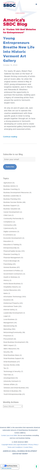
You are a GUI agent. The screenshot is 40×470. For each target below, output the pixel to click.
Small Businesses (9, 362)
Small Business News (11, 355)
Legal (5, 316)
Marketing (7, 329)
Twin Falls (7, 375)
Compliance (7, 222)
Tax (4, 368)
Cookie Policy (28, 447)
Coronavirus (8, 225)
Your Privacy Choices (12, 465)
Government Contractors (12, 274)
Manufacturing (8, 326)
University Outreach (10, 381)
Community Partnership (12, 218)
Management (8, 322)
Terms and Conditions (14, 447)
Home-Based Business (11, 283)
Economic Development (12, 238)
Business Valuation (10, 209)
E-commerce (8, 235)
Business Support (10, 205)
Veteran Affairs (9, 384)
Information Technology (12, 296)
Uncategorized (9, 378)
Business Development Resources (16, 192)
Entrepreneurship (10, 248)
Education (7, 241)
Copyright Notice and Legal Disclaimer (14, 444)
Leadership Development (13, 313)
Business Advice (9, 186)
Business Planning (10, 199)
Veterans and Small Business (14, 388)
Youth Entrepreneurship (12, 394)
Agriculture (7, 183)
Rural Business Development (14, 342)
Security (6, 352)
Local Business (8, 319)
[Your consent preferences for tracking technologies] (36, 466)
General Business (9, 267)
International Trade (10, 306)
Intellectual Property (11, 303)
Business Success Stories (12, 202)
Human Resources (10, 290)
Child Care (7, 215)
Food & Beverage (10, 261)
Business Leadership (11, 196)
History (6, 280)
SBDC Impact (8, 345)
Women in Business (10, 391)
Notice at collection (6, 468)
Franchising (7, 264)
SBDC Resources (9, 349)
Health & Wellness (10, 277)
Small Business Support (12, 358)
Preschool (7, 336)
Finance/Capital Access (12, 251)
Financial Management (11, 257)
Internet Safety (9, 309)
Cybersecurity (8, 228)
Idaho (5, 293)
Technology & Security (11, 371)
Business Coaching (10, 189)
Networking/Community (12, 332)
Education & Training (11, 244)
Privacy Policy (33, 444)
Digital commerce (10, 231)
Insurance (7, 300)
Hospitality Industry (10, 287)
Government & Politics (11, 270)
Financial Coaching (10, 254)
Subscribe (10, 167)
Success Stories (9, 365)
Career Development (11, 212)
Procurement (8, 339)
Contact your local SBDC (9, 435)
